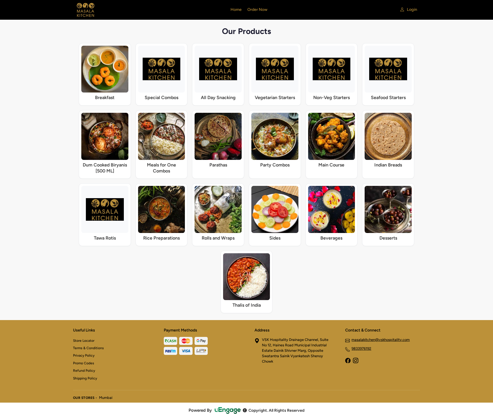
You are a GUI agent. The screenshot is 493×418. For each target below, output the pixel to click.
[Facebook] (347, 361)
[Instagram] (355, 361)
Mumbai (105, 397)
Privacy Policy (83, 355)
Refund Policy (84, 371)
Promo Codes (83, 363)
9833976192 (361, 348)
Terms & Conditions (88, 348)
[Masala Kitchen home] (148, 9)
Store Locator (83, 341)
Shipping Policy (85, 378)
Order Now (257, 9)
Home (236, 9)
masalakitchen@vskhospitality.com (380, 339)
